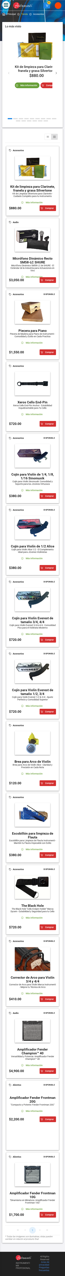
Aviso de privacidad (44, 1263)
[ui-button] (46, 5)
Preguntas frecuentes (44, 1269)
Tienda (24, 14)
